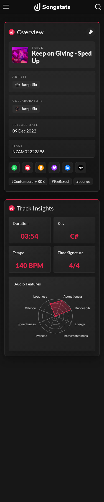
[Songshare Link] (90, 32)
